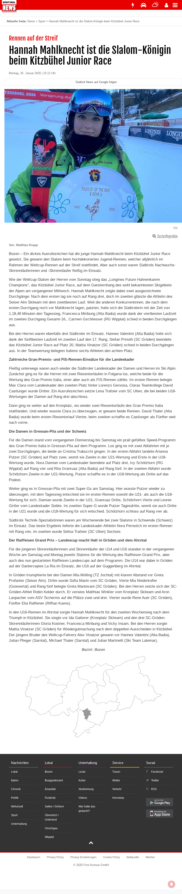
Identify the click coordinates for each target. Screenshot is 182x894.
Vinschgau (51, 828)
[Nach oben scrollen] (91, 843)
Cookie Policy (111, 857)
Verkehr (117, 789)
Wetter (116, 780)
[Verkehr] (143, 5)
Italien (14, 780)
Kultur (82, 780)
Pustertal (50, 797)
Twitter (155, 780)
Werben (150, 857)
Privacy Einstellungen (83, 857)
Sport (41, 21)
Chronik (16, 789)
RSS (154, 789)
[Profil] (166, 5)
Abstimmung (86, 789)
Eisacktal (50, 789)
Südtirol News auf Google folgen (96, 82)
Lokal (14, 771)
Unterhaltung (19, 823)
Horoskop (118, 797)
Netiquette (133, 857)
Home (31, 21)
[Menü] (177, 5)
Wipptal (49, 837)
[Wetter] (155, 5)
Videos (83, 797)
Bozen (49, 771)
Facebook (157, 771)
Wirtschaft (17, 806)
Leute (82, 771)
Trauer (116, 771)
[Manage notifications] (171, 884)
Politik (14, 797)
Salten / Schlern (54, 806)
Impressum (33, 857)
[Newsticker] (133, 5)
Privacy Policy (55, 857)
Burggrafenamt (54, 780)
